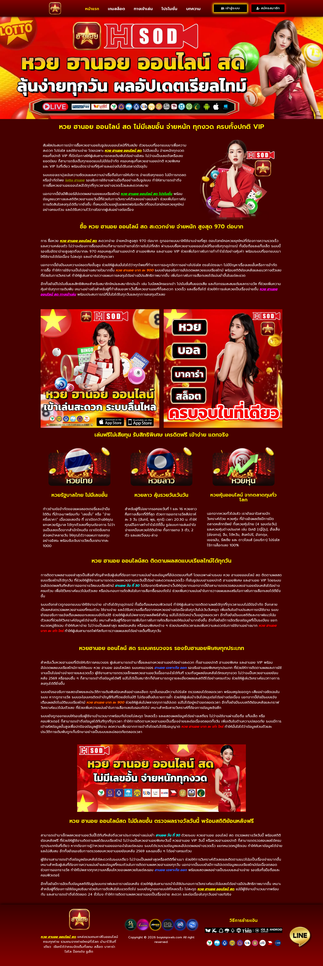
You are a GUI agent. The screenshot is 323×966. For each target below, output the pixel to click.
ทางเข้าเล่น (143, 9)
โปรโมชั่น (169, 9)
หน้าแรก (92, 9)
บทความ (193, 9)
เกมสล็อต (116, 9)
